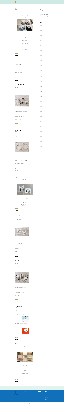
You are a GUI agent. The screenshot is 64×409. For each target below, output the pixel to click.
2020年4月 (41, 116)
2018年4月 (41, 146)
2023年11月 (41, 65)
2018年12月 (41, 136)
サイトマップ (46, 398)
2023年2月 (41, 76)
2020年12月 (41, 106)
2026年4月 (41, 29)
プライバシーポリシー (47, 397)
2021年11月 (41, 95)
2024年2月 (41, 61)
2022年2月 (41, 91)
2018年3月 (41, 147)
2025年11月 (41, 35)
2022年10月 (41, 81)
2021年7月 (41, 100)
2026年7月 (41, 25)
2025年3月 (41, 45)
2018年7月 (41, 142)
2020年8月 (41, 111)
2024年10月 (41, 51)
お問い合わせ (46, 399)
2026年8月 (41, 24)
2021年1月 (41, 105)
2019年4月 (41, 131)
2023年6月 (41, 71)
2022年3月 (41, 90)
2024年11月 (41, 50)
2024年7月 (41, 55)
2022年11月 (41, 80)
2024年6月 (41, 56)
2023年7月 (41, 70)
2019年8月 (41, 126)
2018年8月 (41, 141)
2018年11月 (41, 137)
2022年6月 (41, 86)
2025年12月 (41, 34)
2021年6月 (41, 101)
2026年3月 (41, 30)
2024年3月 (41, 60)
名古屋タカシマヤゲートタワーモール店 (44, 16)
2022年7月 (41, 85)
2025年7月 (41, 40)
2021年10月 (41, 96)
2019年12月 (41, 121)
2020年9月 (41, 110)
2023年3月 (41, 75)
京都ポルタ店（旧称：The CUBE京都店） (45, 14)
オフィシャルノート (43, 10)
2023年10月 (41, 66)
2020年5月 (41, 115)
